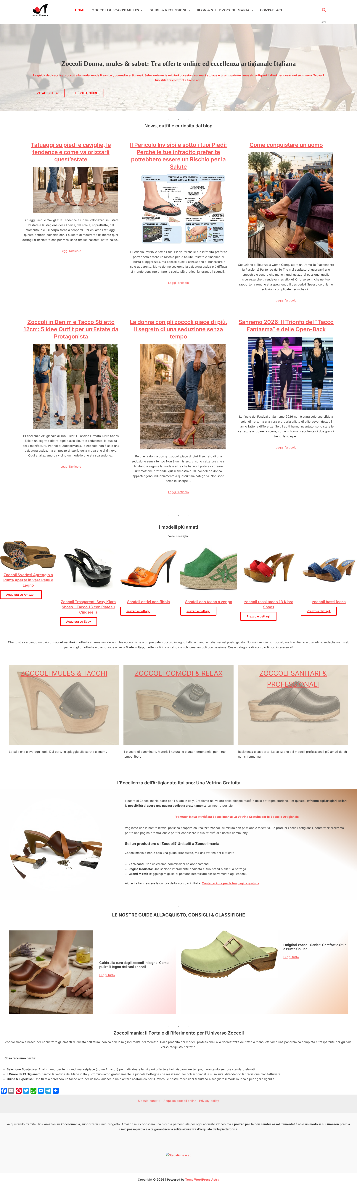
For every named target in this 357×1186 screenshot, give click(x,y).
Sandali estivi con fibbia (148, 602)
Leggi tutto (107, 975)
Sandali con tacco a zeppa (208, 602)
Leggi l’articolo (70, 251)
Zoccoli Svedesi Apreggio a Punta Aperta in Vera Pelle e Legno (28, 580)
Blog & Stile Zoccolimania (223, 10)
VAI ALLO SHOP (48, 93)
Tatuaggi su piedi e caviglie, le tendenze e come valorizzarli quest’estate (71, 152)
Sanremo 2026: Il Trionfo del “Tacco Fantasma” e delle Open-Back (286, 326)
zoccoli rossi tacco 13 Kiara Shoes (268, 604)
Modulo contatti (149, 1101)
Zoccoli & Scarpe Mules (115, 10)
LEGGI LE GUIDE (86, 93)
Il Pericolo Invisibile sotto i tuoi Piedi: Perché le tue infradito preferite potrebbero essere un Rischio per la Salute (178, 155)
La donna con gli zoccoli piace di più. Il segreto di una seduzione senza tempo (178, 329)
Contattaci (271, 10)
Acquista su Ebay (78, 621)
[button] (141, 10)
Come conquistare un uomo (286, 144)
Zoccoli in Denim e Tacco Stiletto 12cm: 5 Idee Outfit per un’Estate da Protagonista (70, 329)
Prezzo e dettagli (138, 611)
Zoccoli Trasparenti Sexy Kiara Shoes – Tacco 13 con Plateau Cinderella (88, 607)
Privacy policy (209, 1101)
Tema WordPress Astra (202, 1179)
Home (80, 10)
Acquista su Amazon (21, 594)
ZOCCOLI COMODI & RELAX (179, 673)
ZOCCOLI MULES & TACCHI (64, 673)
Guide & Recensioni (167, 10)
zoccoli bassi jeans (329, 602)
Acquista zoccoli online (179, 1101)
